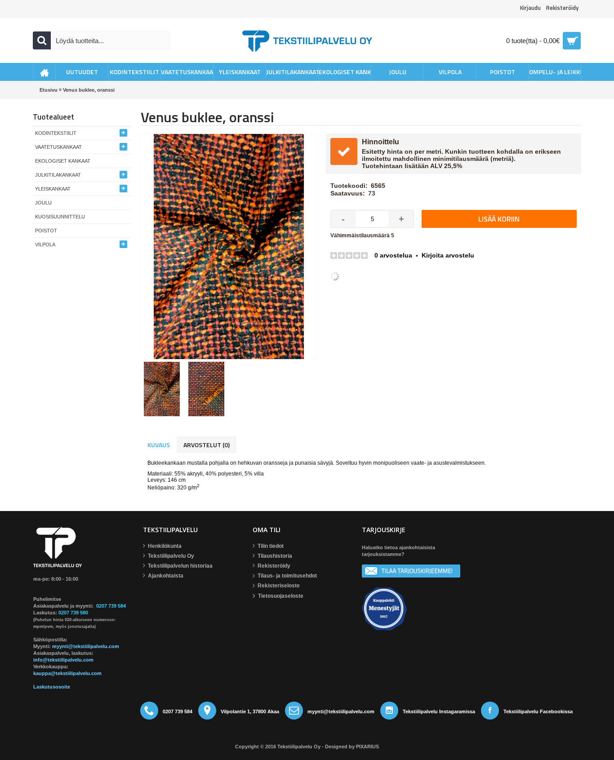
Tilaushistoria (275, 556)
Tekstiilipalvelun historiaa (180, 566)
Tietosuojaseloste (280, 596)
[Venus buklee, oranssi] (163, 388)
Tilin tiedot (271, 546)
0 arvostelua (393, 255)
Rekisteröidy (274, 566)
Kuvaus (158, 444)
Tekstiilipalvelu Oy (171, 556)
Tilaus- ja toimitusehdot (287, 576)
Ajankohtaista (165, 576)
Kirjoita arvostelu (448, 255)
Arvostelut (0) (206, 444)
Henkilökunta (165, 546)
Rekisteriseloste (279, 586)
